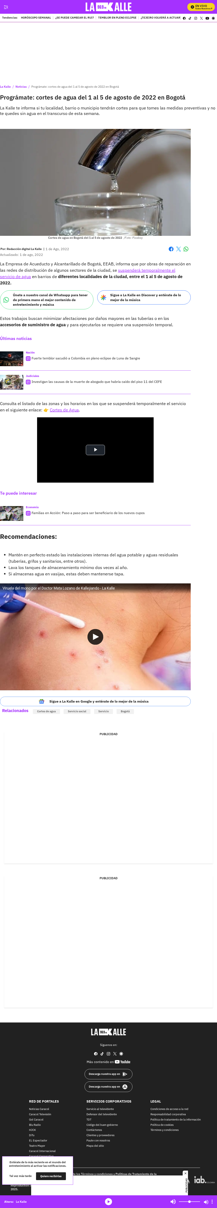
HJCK (32, 1130)
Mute (173, 1201)
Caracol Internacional (42, 1151)
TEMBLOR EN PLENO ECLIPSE (117, 18)
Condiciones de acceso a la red (169, 1109)
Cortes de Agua (64, 410)
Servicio (103, 711)
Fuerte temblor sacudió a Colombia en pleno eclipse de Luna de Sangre (86, 358)
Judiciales (32, 376)
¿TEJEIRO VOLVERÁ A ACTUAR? (161, 18)
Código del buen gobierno (102, 1124)
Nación (30, 352)
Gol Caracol (36, 1119)
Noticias (21, 86)
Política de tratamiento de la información (175, 1119)
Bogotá (125, 711)
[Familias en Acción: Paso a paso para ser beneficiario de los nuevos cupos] (11, 513)
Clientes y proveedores (100, 1135)
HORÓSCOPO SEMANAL (36, 18)
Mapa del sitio (95, 1145)
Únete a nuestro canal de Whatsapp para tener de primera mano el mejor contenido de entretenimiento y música (50, 300)
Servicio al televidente (100, 1109)
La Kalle (5, 86)
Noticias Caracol (39, 1109)
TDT (88, 1119)
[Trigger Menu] (6, 7)
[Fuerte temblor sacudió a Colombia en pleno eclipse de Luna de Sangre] (11, 358)
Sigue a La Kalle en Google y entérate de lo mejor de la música (99, 701)
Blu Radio (35, 1124)
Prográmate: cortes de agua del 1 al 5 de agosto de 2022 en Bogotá (75, 86)
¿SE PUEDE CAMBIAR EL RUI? (74, 18)
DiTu (31, 1135)
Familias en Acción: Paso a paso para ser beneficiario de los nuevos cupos (88, 513)
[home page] (109, 7)
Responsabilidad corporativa (168, 1114)
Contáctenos (94, 1130)
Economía (32, 507)
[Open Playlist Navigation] (212, 1202)
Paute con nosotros (98, 1140)
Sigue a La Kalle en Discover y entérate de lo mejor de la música (145, 297)
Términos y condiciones (164, 1130)
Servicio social (77, 711)
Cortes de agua (46, 711)
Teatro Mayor (37, 1145)
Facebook (171, 251)
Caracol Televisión (40, 1114)
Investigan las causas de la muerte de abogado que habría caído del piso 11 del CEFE (97, 381)
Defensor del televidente (101, 1114)
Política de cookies (162, 1124)
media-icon (108, 1202)
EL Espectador (38, 1140)
